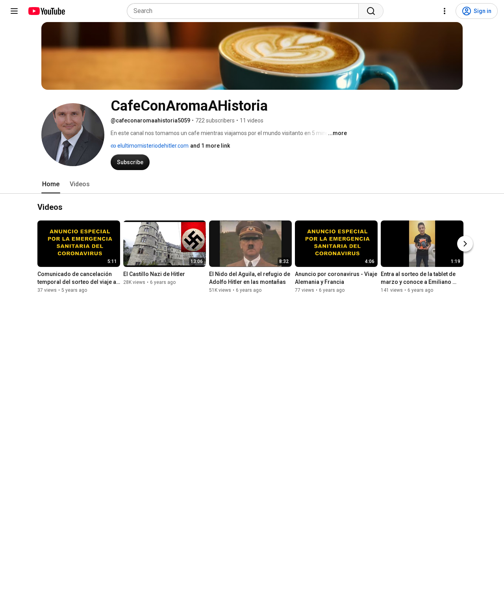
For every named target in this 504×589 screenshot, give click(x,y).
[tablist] (252, 184)
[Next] (465, 244)
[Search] (371, 11)
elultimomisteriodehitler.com (152, 146)
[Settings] (444, 11)
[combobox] (245, 11)
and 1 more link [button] (210, 146)
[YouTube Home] (46, 11)
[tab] (50, 184)
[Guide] (14, 11)
